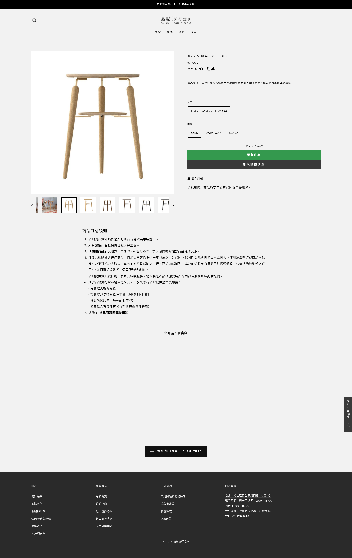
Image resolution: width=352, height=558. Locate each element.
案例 (182, 32)
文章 (194, 32)
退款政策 (166, 519)
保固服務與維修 (133, 270)
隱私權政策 (168, 504)
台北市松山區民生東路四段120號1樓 (248, 495)
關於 (158, 32)
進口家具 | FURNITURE (211, 56)
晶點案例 (37, 504)
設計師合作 (38, 534)
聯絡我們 (37, 526)
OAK (194, 133)
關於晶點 (37, 496)
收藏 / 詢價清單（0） (348, 414)
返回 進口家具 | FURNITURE (179, 451)
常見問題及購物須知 (173, 496)
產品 (170, 32)
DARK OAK (213, 133)
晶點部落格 (38, 511)
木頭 (190, 124)
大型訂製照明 (104, 526)
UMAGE (193, 62)
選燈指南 (101, 504)
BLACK (234, 133)
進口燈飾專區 (104, 511)
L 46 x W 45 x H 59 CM (209, 111)
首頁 (190, 56)
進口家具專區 (104, 519)
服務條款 (166, 511)
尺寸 (190, 102)
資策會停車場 (247, 511)
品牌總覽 (101, 496)
